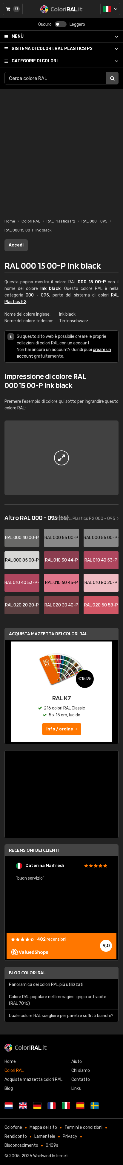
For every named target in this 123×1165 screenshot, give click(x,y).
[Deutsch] (37, 1105)
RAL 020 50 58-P (101, 605)
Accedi (16, 245)
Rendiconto (15, 1136)
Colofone (13, 1127)
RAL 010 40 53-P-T (21, 582)
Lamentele (44, 1136)
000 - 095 (37, 295)
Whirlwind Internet (50, 1155)
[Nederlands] (8, 1105)
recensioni (51, 939)
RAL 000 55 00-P (61, 537)
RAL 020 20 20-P (22, 605)
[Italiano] (110, 9)
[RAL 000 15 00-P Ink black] (61, 457)
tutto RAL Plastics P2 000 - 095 (83, 518)
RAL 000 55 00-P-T (101, 537)
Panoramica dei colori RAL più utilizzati (46, 984)
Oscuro (45, 24)
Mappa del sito (43, 1127)
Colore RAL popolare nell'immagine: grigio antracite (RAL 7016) (57, 1000)
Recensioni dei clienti (34, 850)
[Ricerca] (112, 78)
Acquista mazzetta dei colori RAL (48, 633)
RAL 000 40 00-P (22, 537)
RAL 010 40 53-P (100, 560)
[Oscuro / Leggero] (61, 24)
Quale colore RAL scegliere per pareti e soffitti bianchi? (61, 1015)
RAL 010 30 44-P (61, 560)
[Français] (51, 1105)
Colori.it (31, 1047)
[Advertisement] (61, 150)
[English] (23, 1105)
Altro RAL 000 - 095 (36, 517)
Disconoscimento (21, 1145)
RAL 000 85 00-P (22, 560)
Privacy (70, 1136)
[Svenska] (94, 1105)
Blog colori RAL (27, 972)
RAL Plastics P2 (52, 48)
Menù (18, 36)
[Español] (80, 1105)
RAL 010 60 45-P (61, 582)
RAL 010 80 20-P (100, 582)
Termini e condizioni (83, 1127)
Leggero (77, 24)
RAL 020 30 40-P (61, 605)
